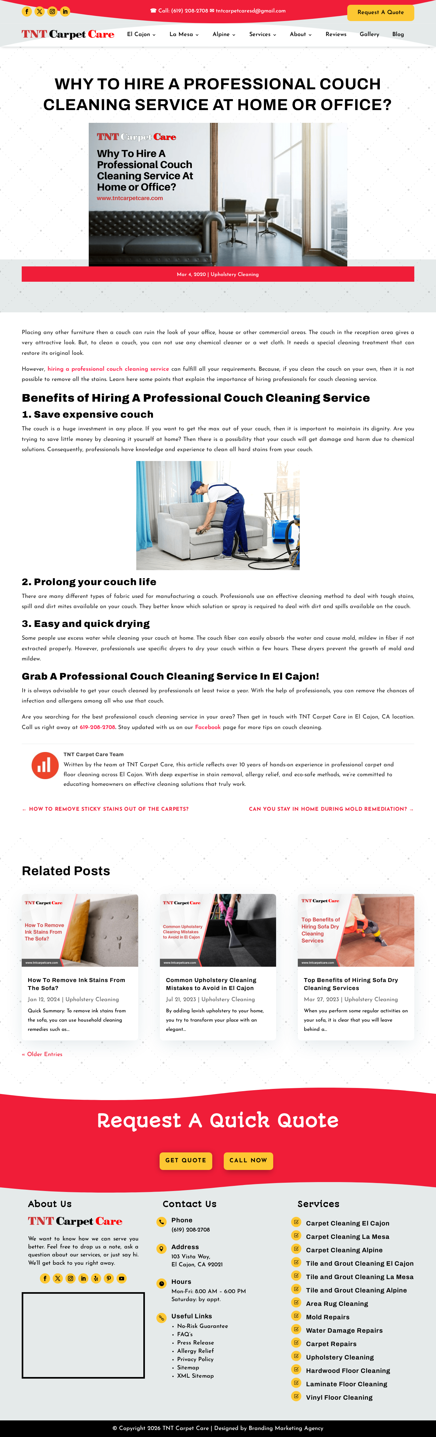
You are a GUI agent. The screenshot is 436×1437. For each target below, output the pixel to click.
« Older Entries (42, 1055)
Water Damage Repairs (344, 1330)
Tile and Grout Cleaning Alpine (356, 1290)
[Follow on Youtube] (122, 1278)
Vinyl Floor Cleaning (339, 1397)
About (298, 35)
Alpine (221, 35)
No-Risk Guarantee (202, 1326)
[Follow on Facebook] (27, 11)
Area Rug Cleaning (337, 1303)
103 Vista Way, (190, 1257)
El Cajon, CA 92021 (197, 1265)
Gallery (369, 35)
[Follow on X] (39, 11)
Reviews (336, 35)
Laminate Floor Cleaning (346, 1384)
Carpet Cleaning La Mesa (348, 1236)
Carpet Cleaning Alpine (344, 1250)
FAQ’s (185, 1335)
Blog (398, 35)
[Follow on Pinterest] (109, 1278)
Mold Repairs (328, 1317)
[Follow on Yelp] (96, 1278)
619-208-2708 (97, 728)
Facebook (208, 728)
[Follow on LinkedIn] (65, 11)
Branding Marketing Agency (286, 1429)
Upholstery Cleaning (235, 274)
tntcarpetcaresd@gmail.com (251, 11)
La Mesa (181, 35)
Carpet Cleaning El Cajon (348, 1223)
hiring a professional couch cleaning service (108, 369)
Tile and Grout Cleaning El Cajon (360, 1263)
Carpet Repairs (331, 1343)
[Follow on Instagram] (52, 11)
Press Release (195, 1343)
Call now (248, 1161)
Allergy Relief (195, 1351)
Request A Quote (380, 13)
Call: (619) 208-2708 (182, 11)
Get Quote (186, 1161)
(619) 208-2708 (190, 1230)
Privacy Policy (195, 1360)
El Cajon (138, 35)
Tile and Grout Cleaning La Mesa (360, 1276)
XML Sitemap (195, 1376)
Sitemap (188, 1368)
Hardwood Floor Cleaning (348, 1370)
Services (260, 35)
